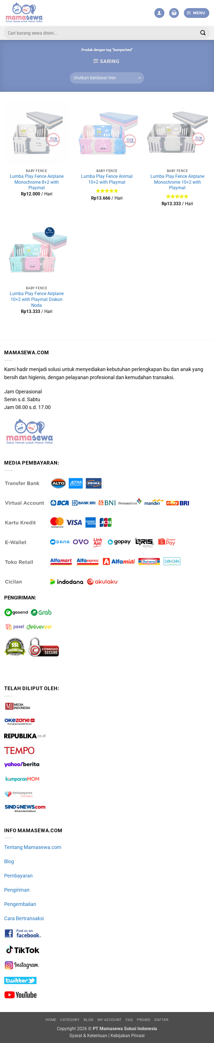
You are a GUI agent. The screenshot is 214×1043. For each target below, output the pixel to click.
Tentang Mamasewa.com (32, 847)
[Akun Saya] (159, 13)
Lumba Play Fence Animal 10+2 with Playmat (107, 179)
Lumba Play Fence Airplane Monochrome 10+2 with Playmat (177, 182)
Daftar (161, 1020)
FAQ (129, 1020)
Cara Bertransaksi (24, 918)
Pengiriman (17, 890)
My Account (110, 1020)
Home (50, 1020)
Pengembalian (20, 904)
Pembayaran (18, 876)
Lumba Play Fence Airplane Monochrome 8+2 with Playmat (37, 182)
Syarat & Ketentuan (88, 1035)
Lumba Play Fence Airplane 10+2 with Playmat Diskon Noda (37, 299)
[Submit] (203, 32)
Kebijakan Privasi (128, 1035)
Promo (143, 1020)
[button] (174, 13)
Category (69, 1020)
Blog (9, 861)
